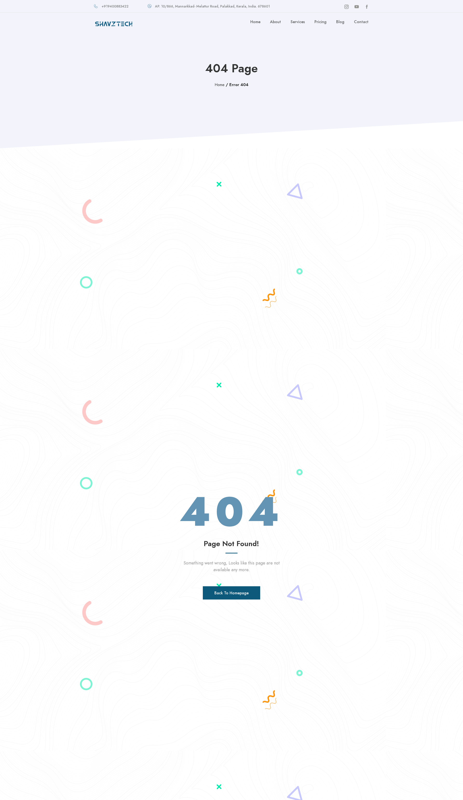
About (275, 22)
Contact (361, 22)
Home (255, 22)
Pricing (320, 22)
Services (298, 22)
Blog (340, 22)
